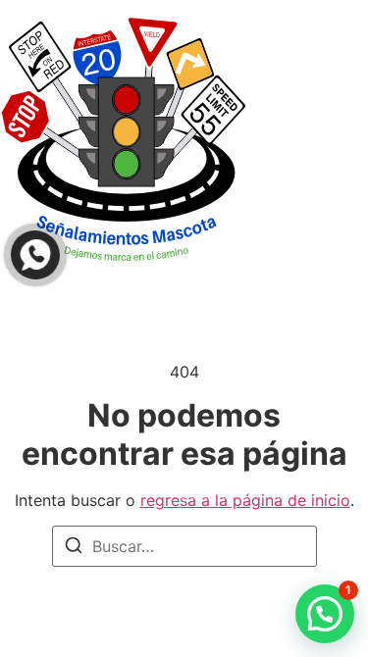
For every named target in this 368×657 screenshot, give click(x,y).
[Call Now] (35, 254)
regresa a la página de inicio (245, 500)
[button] (324, 613)
